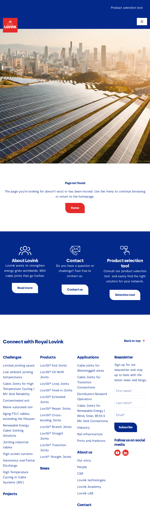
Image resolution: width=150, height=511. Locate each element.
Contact (84, 505)
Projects (10, 494)
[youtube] (117, 453)
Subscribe (126, 427)
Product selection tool (127, 7)
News (44, 468)
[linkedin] (125, 453)
